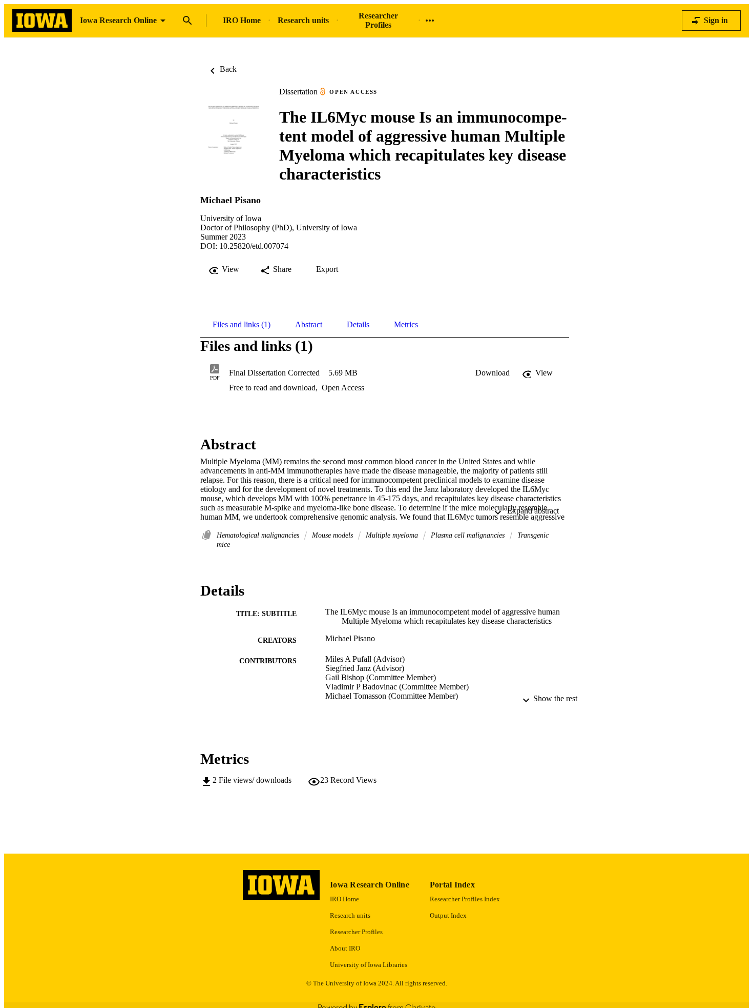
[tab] (241, 324)
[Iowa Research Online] (42, 20)
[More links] (430, 20)
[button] (492, 373)
